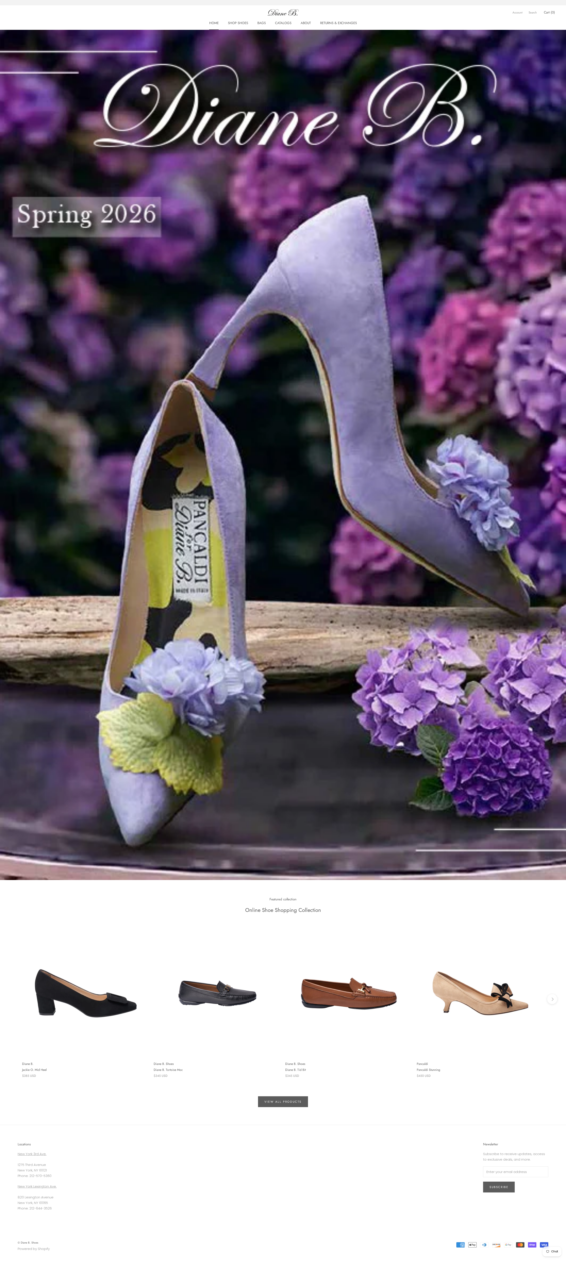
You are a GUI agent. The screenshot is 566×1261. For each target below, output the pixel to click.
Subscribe (499, 1187)
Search (533, 12)
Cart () (549, 12)
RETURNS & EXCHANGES (338, 23)
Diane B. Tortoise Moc (168, 1070)
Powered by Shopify (34, 1248)
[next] (552, 999)
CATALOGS (283, 23)
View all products (283, 1102)
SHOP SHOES (238, 23)
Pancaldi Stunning (428, 1070)
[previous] (14, 999)
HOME (214, 23)
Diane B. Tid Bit (295, 1070)
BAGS (261, 23)
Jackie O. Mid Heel (34, 1070)
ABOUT (306, 23)
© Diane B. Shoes (28, 1243)
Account (517, 12)
